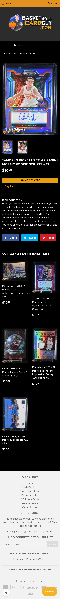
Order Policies (30, 507)
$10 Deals (18, 45)
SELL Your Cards (30, 499)
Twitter (43, 559)
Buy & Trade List (30, 495)
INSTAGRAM (44, 569)
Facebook (32, 559)
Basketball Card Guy (32, 581)
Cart (55, 3)
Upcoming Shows (30, 491)
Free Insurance (30, 503)
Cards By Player (30, 487)
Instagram (18, 559)
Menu (9, 3)
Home (5, 45)
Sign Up (52, 544)
